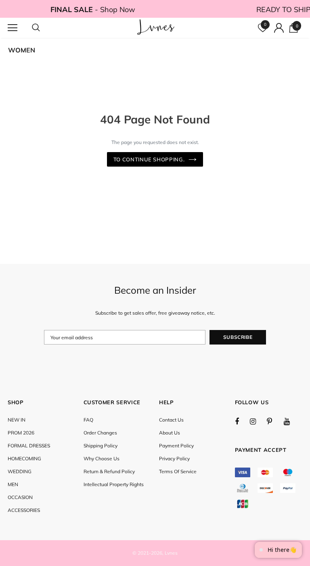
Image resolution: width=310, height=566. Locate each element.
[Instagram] (257, 421)
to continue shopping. (149, 159)
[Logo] (156, 27)
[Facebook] (242, 421)
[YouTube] (291, 421)
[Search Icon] (44, 28)
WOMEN (21, 50)
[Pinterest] (274, 421)
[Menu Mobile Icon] (12, 28)
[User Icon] (279, 28)
